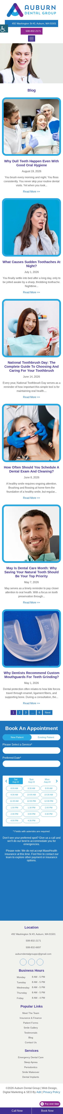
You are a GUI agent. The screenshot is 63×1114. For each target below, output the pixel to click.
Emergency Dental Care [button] (30, 1063)
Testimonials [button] (31, 1039)
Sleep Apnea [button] (30, 1068)
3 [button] (25, 717)
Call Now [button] (17, 1111)
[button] (4, 28)
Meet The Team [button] (30, 1019)
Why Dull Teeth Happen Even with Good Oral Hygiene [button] (31, 163)
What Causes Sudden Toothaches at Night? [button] (31, 264)
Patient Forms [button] (30, 1029)
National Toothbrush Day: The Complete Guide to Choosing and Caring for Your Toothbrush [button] (31, 367)
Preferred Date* (13, 762)
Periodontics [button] (31, 1073)
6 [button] (39, 717)
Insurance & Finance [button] (30, 1024)
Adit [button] (49, 1099)
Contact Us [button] (30, 1048)
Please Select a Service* (18, 749)
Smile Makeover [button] (31, 1078)
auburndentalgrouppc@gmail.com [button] (34, 960)
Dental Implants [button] (30, 1083)
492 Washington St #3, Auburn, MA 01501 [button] (34, 23)
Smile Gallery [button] (30, 1034)
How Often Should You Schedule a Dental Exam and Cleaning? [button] (31, 470)
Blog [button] (30, 1044)
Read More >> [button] (31, 192)
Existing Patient (46, 742)
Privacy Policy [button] (31, 1103)
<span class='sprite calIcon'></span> (57, 769)
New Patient (17, 742)
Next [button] (48, 717)
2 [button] (19, 717)
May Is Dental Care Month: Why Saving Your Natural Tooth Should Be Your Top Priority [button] (31, 573)
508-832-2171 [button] (33, 31)
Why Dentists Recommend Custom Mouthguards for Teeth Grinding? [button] (31, 676)
